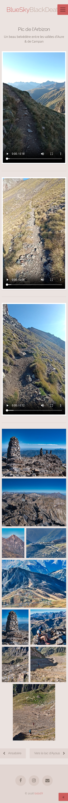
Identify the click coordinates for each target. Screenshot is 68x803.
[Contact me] (47, 780)
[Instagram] (34, 780)
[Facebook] (20, 780)
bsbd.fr (39, 793)
